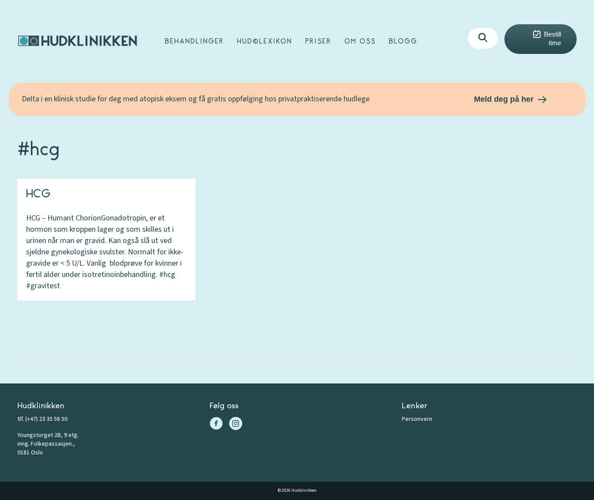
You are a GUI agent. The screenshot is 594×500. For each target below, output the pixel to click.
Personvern (417, 419)
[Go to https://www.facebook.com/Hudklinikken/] (216, 425)
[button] (483, 38)
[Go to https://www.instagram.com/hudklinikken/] (235, 425)
